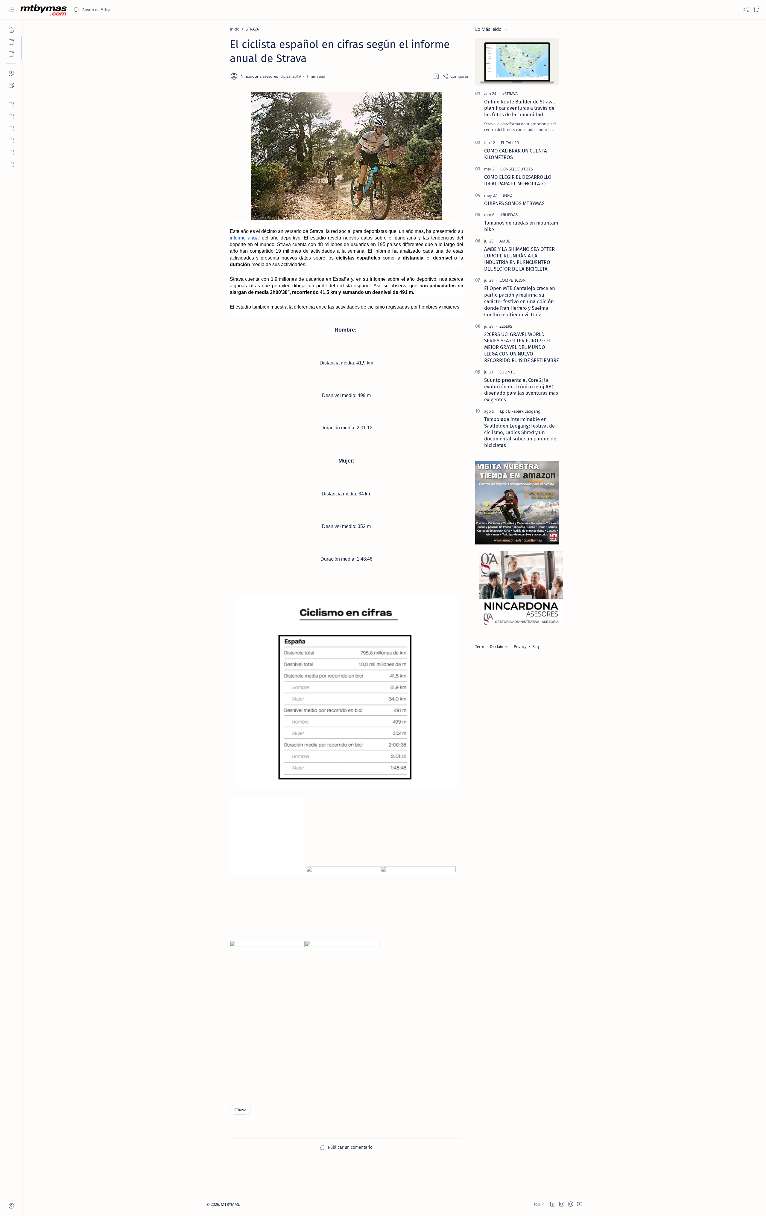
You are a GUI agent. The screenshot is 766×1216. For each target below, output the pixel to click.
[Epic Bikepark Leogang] (520, 411)
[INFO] (507, 195)
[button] (552, 1204)
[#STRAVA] (510, 93)
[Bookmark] (756, 9)
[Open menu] (11, 9)
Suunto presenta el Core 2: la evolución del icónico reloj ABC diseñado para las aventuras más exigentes (521, 389)
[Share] (455, 76)
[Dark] (745, 9)
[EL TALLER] (510, 143)
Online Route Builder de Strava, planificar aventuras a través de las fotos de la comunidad (519, 108)
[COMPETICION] (512, 280)
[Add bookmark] (436, 76)
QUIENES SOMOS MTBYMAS (514, 203)
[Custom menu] (11, 105)
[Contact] (11, 85)
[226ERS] (505, 326)
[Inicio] (11, 30)
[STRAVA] (240, 1110)
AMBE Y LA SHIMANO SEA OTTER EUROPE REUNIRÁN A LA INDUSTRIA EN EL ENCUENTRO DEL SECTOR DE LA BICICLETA (519, 258)
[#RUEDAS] (509, 215)
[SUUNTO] (507, 372)
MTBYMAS (230, 1204)
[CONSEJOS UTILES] (516, 169)
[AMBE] (504, 241)
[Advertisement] (346, 1053)
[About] (11, 73)
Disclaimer (499, 646)
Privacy (520, 646)
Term (479, 646)
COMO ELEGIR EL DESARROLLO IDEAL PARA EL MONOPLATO (517, 180)
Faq (535, 646)
